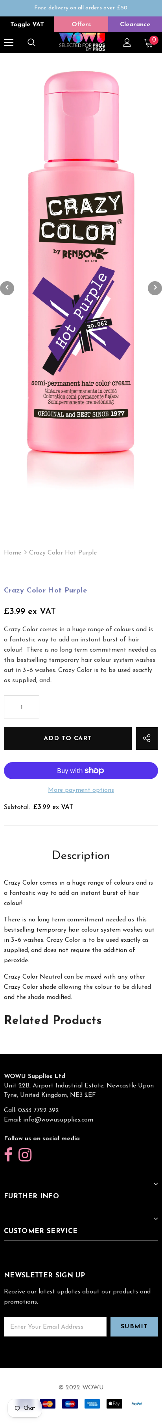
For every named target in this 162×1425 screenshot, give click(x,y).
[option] (81, 12)
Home (12, 553)
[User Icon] (127, 42)
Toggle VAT (27, 25)
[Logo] (82, 42)
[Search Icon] (31, 43)
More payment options (81, 790)
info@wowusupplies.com (58, 1120)
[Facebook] (8, 1155)
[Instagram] (24, 1155)
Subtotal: (17, 807)
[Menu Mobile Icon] (8, 42)
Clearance (135, 25)
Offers (81, 25)
